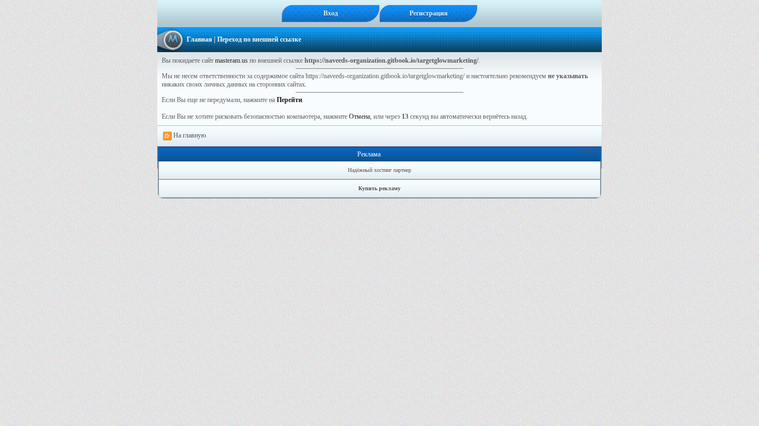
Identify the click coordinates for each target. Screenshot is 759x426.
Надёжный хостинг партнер (379, 170)
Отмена (359, 116)
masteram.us (231, 60)
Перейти (289, 100)
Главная (199, 39)
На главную (189, 135)
